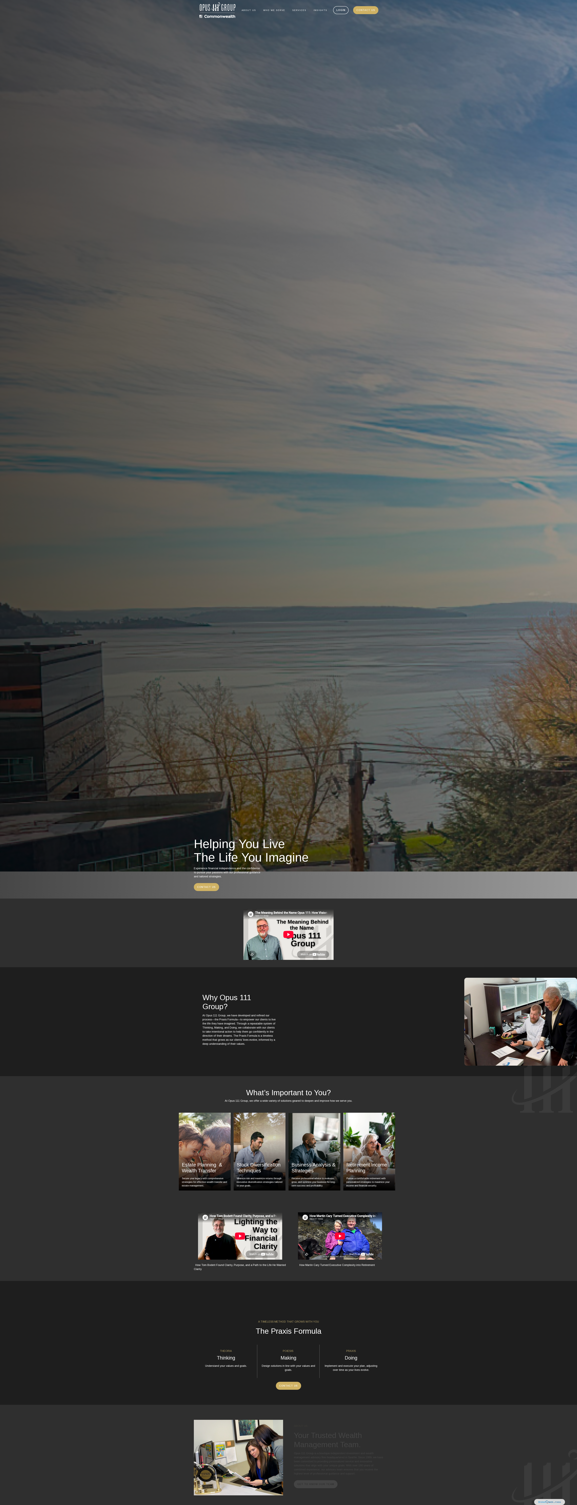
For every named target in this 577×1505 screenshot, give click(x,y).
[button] (248, 10)
